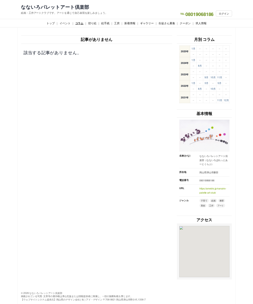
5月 (219, 83)
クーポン (185, 23)
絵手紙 (105, 23)
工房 (117, 23)
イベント (65, 23)
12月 (226, 100)
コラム (79, 23)
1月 (193, 48)
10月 (213, 77)
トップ (50, 23)
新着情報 (129, 23)
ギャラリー (147, 23)
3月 (206, 83)
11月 (219, 77)
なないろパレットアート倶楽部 (55, 7)
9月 (206, 77)
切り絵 (92, 23)
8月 (200, 65)
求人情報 (201, 23)
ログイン (224, 13)
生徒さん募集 (167, 23)
